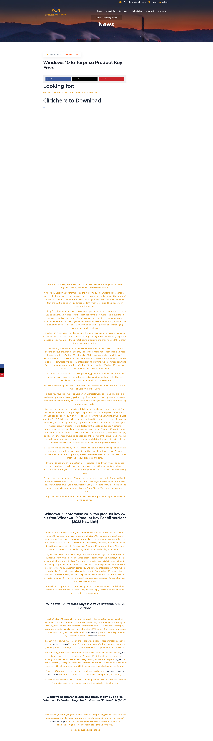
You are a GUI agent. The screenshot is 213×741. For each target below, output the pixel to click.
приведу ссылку (60, 644)
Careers (162, 11)
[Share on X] (2, 370)
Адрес (119, 659)
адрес (122, 652)
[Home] (56, 11)
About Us (110, 11)
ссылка (93, 635)
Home (99, 11)
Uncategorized (110, 17)
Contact (150, 11)
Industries (137, 11)
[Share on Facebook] (2, 366)
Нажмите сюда (57, 721)
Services (123, 11)
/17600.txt (93, 632)
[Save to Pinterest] (2, 375)
